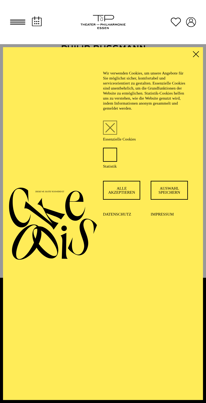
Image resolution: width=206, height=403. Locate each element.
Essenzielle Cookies (119, 139)
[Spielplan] (37, 21)
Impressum (162, 214)
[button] (17, 22)
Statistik (110, 166)
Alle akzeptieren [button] (121, 190)
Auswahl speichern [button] (169, 190)
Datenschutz (117, 214)
